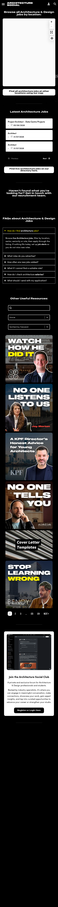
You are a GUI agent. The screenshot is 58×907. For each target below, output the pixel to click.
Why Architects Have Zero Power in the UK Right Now (29, 407)
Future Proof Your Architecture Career (29, 584)
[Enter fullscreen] (51, 32)
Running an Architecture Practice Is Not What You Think (29, 505)
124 (38, 613)
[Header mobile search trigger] (55, 4)
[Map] (29, 52)
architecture (27, 230)
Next (45, 158)
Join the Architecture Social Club (29, 677)
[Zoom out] (51, 26)
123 (32, 613)
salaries (39, 274)
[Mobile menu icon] (3, 4)
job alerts (42, 244)
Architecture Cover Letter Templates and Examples (29, 544)
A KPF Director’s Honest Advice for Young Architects (29, 456)
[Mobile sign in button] (48, 4)
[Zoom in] (51, 22)
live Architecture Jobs (23, 238)
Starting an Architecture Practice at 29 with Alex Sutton (29, 358)
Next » (46, 613)
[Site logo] (20, 4)
